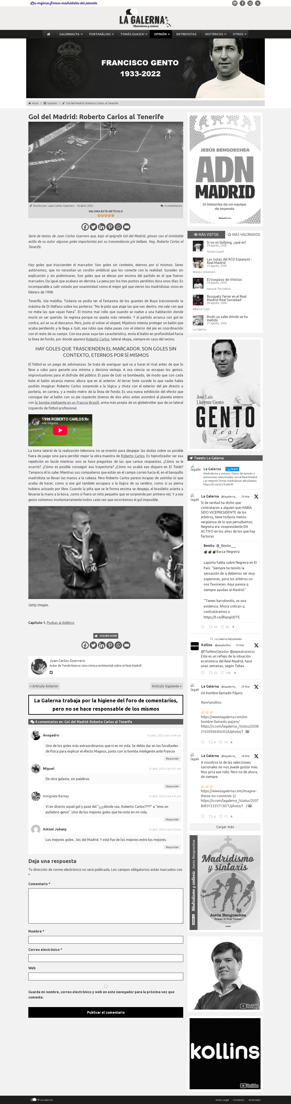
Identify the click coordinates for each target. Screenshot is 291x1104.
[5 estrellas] (112, 215)
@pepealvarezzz (242, 651)
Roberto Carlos (97, 339)
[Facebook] (85, 227)
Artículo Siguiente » (167, 686)
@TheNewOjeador (215, 651)
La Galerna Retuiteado (228, 639)
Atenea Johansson (204, 271)
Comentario (39, 884)
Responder (172, 758)
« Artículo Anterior (44, 686)
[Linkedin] (101, 227)
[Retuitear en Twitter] (211, 638)
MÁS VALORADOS (245, 234)
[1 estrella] (99, 215)
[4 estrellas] (109, 215)
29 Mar (245, 496)
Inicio (35, 103)
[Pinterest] (110, 227)
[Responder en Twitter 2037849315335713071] (204, 817)
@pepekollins (223, 645)
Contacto (238, 1099)
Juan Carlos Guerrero (61, 205)
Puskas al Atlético (60, 623)
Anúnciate (255, 1099)
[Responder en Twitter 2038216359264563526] (204, 742)
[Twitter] (93, 227)
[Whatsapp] (118, 227)
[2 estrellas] (102, 215)
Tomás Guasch (215, 251)
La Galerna (199, 329)
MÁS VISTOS (208, 234)
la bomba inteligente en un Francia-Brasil (66, 402)
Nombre (36, 931)
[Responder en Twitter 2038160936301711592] (204, 673)
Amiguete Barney (56, 796)
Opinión (52, 103)
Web (32, 968)
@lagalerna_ (228, 496)
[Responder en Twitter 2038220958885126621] (204, 627)
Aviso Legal (222, 1099)
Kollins (206, 645)
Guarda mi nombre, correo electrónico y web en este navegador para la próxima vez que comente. (101, 994)
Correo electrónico (45, 950)
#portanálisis (211, 702)
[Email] (126, 227)
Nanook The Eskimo (219, 288)
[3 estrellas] (106, 215)
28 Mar (245, 756)
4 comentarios (173, 205)
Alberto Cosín (201, 308)
